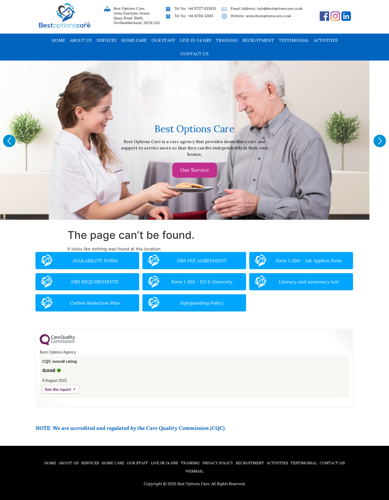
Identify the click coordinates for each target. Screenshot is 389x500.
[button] (9, 141)
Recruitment (258, 40)
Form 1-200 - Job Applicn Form (309, 261)
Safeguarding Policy (201, 303)
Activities (326, 40)
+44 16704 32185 (200, 15)
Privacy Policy (217, 463)
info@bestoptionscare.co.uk (279, 8)
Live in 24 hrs (195, 40)
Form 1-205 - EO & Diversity (201, 282)
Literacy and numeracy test (309, 282)
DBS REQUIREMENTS (95, 282)
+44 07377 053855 (201, 8)
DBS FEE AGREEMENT (202, 261)
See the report (58, 389)
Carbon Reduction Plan (95, 303)
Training (227, 40)
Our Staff (163, 40)
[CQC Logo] (57, 344)
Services (106, 40)
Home (58, 40)
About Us (81, 40)
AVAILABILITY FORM (95, 261)
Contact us (194, 53)
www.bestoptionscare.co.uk (268, 15)
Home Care (134, 40)
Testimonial (294, 40)
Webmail (194, 471)
